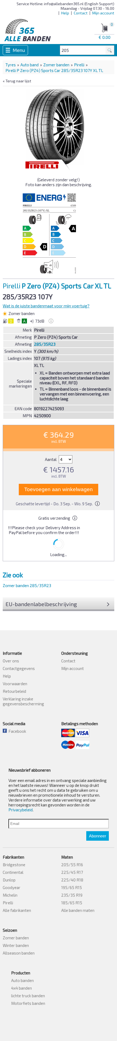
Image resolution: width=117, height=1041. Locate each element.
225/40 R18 (72, 879)
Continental (13, 872)
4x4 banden (21, 988)
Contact (81, 13)
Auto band (29, 64)
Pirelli (79, 64)
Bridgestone (14, 864)
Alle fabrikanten (17, 910)
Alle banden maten (77, 910)
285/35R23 (45, 344)
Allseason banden (19, 952)
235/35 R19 (71, 895)
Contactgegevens (19, 668)
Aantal (51, 459)
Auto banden (22, 980)
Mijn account (103, 13)
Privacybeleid (20, 809)
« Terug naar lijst (17, 81)
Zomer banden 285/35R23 (27, 585)
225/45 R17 (72, 872)
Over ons (11, 660)
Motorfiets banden (28, 1003)
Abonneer (97, 836)
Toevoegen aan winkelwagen (58, 489)
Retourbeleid (14, 691)
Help (65, 13)
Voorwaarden (15, 683)
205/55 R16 (72, 864)
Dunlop (9, 879)
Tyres (10, 64)
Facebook (16, 731)
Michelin (10, 895)
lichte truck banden (28, 995)
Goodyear (11, 887)
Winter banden (16, 945)
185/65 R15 (71, 902)
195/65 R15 (71, 887)
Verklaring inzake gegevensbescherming (23, 701)
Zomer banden (56, 64)
